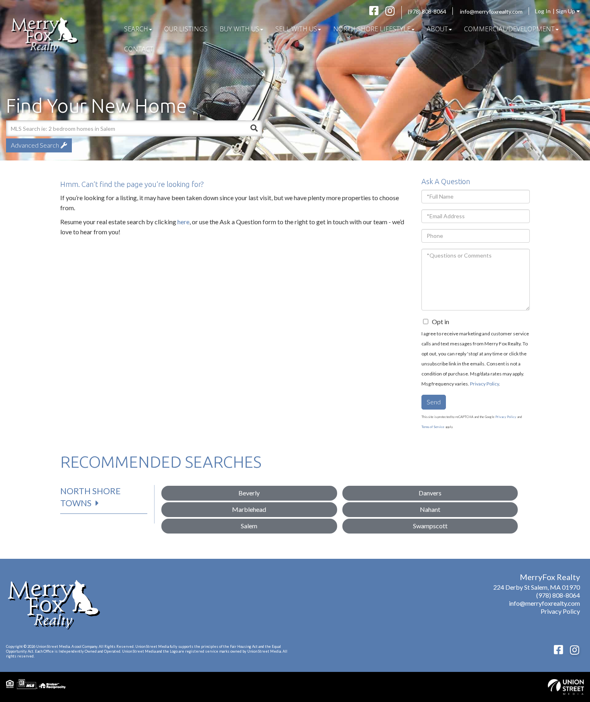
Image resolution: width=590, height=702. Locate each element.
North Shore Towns (90, 497)
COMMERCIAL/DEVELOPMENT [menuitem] (509, 28)
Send (434, 402)
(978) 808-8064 (427, 11)
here (183, 221)
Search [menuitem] (136, 28)
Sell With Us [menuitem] (296, 28)
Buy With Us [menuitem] (239, 28)
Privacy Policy (484, 384)
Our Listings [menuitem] (186, 28)
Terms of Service (432, 427)
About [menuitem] (437, 28)
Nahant (430, 509)
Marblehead (249, 509)
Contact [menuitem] (138, 49)
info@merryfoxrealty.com (491, 11)
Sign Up (566, 11)
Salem (249, 526)
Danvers (430, 493)
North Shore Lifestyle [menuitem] (372, 28)
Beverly (249, 493)
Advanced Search (35, 145)
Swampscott (430, 526)
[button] (254, 128)
